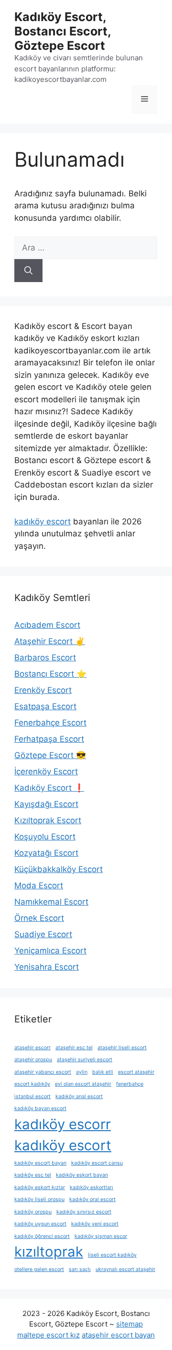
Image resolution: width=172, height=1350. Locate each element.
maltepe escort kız (48, 1334)
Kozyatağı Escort (46, 853)
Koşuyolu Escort (44, 836)
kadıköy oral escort (92, 1199)
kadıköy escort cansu (97, 1163)
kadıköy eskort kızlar (39, 1187)
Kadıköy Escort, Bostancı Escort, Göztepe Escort (62, 31)
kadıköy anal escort (79, 1096)
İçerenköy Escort (46, 771)
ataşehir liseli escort (122, 1047)
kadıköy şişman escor (101, 1236)
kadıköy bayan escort (40, 1108)
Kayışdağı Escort (46, 804)
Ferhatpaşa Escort (49, 739)
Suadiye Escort (43, 934)
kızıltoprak (48, 1251)
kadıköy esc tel (32, 1175)
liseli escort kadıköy (112, 1255)
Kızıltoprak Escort (47, 820)
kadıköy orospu (33, 1212)
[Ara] (28, 270)
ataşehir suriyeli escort (84, 1059)
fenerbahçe (129, 1084)
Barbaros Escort (45, 657)
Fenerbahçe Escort (50, 722)
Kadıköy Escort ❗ (49, 788)
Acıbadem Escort (47, 625)
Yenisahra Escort (46, 967)
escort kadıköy (32, 1084)
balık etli (102, 1072)
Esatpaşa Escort (45, 706)
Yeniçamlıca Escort (50, 950)
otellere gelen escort (39, 1269)
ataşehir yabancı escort (42, 1072)
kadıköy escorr (62, 1124)
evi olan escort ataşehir (83, 1084)
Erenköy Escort (43, 690)
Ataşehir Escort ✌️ (49, 641)
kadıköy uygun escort (40, 1224)
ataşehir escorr (32, 1047)
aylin (81, 1072)
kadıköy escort (42, 521)
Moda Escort (38, 885)
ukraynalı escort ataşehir (125, 1269)
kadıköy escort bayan (40, 1163)
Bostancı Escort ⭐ (50, 674)
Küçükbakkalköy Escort (58, 869)
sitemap (129, 1323)
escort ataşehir (136, 1072)
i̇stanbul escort (32, 1096)
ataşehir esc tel (74, 1047)
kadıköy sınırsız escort (83, 1212)
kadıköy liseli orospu (39, 1199)
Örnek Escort (39, 918)
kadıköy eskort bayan (82, 1175)
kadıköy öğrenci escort (42, 1236)
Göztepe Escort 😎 (50, 755)
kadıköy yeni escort (94, 1224)
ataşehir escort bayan (118, 1334)
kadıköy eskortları (91, 1187)
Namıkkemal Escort (51, 902)
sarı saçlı (80, 1269)
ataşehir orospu (33, 1059)
